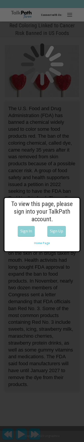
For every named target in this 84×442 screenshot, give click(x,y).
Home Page (42, 243)
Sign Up (56, 231)
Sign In (26, 231)
